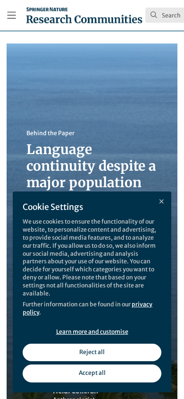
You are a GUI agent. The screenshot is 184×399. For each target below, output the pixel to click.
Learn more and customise (92, 331)
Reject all (92, 352)
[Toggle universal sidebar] (11, 15)
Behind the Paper (50, 133)
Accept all (92, 372)
